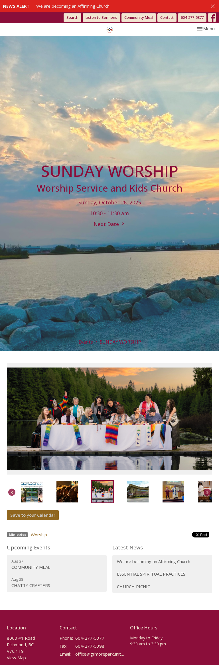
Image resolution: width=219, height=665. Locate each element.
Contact (167, 17)
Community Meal (138, 17)
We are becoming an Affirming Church (73, 6)
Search (72, 17)
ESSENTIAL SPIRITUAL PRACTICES (151, 574)
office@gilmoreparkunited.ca (99, 654)
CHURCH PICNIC (133, 586)
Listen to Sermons (101, 17)
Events (85, 342)
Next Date (107, 224)
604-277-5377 (192, 17)
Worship (39, 534)
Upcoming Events (28, 547)
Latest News (127, 547)
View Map (16, 657)
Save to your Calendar (32, 515)
